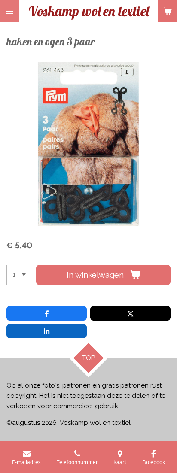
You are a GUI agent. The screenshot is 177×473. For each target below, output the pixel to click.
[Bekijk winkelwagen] (167, 11)
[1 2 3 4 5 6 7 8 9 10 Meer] (19, 275)
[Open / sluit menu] (9, 11)
